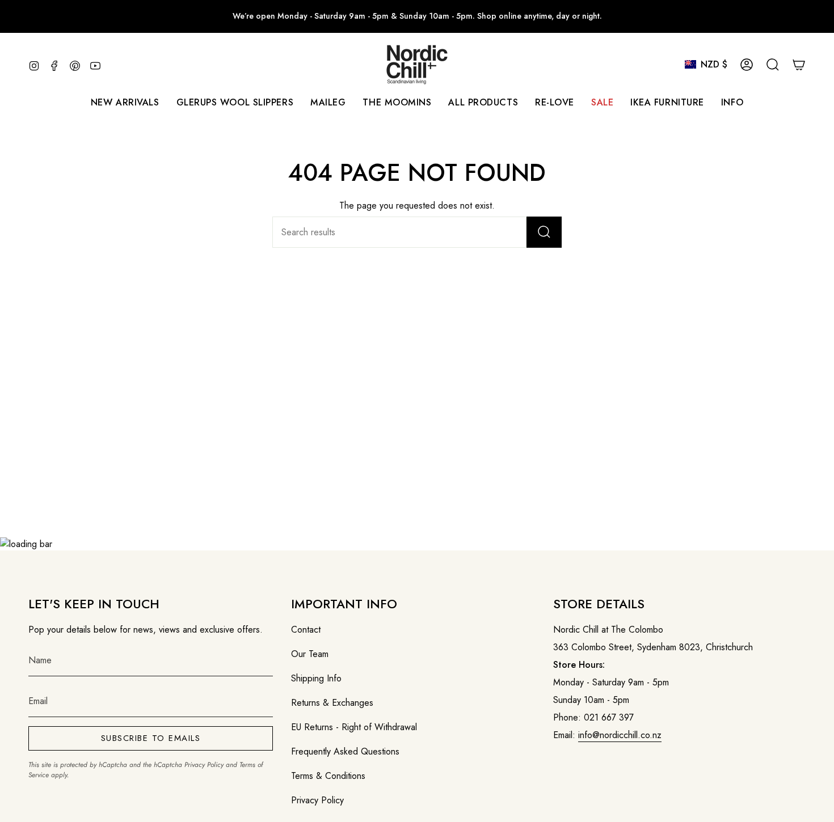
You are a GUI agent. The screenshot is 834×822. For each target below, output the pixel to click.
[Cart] (799, 64)
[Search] (544, 232)
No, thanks (675, 537)
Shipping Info (316, 678)
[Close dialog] (808, 274)
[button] (328, 102)
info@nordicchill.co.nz (620, 735)
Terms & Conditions (328, 775)
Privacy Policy (204, 765)
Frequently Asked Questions (345, 751)
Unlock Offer (675, 464)
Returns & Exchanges (332, 702)
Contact (306, 629)
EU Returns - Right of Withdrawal (354, 727)
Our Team (309, 653)
